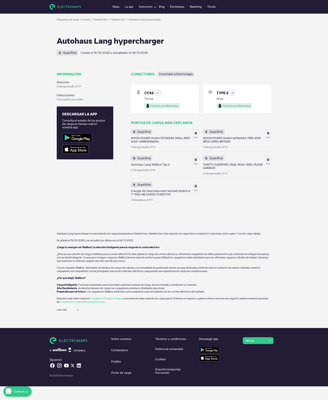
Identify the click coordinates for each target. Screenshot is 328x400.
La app (129, 6)
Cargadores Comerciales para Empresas (82, 302)
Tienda (211, 6)
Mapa (116, 6)
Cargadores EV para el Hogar (106, 298)
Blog (162, 6)
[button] (146, 7)
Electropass (177, 6)
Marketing (196, 6)
